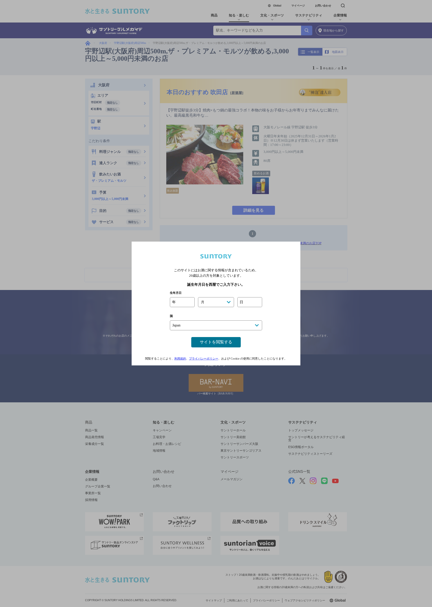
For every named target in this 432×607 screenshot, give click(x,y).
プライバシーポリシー (203, 358)
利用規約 (180, 358)
